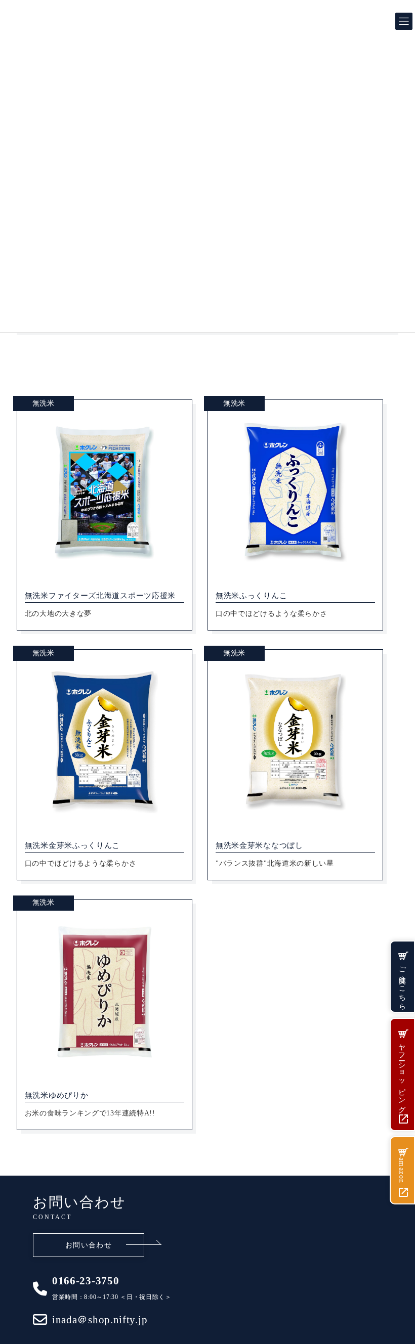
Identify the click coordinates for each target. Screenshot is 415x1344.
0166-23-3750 (85, 1281)
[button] (88, 1245)
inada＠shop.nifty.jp (99, 1320)
